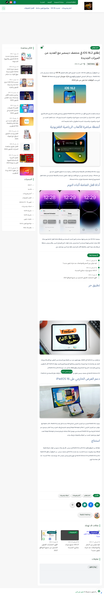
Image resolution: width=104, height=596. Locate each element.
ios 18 (30, 189)
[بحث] (3, 8)
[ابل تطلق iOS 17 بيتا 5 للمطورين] (27, 171)
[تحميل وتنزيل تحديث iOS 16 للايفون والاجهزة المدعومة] (27, 57)
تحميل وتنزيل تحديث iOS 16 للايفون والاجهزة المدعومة (11, 59)
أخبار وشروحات (76, 495)
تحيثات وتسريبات (64, 495)
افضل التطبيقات (29, 8)
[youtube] (11, 2)
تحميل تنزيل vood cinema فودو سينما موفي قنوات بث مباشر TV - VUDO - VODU (11, 72)
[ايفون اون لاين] (88, 6)
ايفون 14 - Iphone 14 (25, 202)
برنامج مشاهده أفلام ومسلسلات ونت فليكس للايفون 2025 (11, 98)
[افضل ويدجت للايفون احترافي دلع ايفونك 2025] (27, 134)
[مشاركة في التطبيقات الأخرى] (72, 504)
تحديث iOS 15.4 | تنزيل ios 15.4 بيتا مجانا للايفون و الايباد (11, 85)
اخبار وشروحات (67, 8)
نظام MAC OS (27, 228)
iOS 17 (30, 185)
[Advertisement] (52, 28)
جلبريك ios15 (28, 215)
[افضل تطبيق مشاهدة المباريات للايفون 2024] (27, 147)
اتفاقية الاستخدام (71, 2)
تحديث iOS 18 (55, 8)
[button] (90, 504)
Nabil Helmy (91, 64)
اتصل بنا (42, 2)
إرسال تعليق (92, 567)
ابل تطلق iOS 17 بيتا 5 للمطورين (11, 172)
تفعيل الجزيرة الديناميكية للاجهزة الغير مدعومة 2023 (12, 160)
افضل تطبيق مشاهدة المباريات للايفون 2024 (11, 147)
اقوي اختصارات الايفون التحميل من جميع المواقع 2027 (80, 278)
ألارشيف (49, 2)
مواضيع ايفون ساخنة (42, 8)
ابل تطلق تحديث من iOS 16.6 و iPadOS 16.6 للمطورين (12, 123)
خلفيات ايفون (28, 219)
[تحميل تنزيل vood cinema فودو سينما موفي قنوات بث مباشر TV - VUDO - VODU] (27, 69)
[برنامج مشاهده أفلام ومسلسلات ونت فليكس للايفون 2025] (27, 95)
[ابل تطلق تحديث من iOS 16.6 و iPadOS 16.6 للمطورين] (27, 121)
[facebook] (14, 2)
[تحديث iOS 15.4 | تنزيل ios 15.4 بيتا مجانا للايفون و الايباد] (27, 82)
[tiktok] (7, 2)
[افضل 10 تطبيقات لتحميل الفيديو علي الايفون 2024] (27, 108)
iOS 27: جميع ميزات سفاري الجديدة (86, 270)
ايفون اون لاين (79, 592)
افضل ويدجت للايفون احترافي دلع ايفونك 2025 (11, 136)
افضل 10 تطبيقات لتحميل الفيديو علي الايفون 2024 (12, 111)
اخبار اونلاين (95, 48)
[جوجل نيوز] (3, 2)
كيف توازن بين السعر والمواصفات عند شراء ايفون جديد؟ (80, 263)
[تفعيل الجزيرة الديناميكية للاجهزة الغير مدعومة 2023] (27, 158)
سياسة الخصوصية (59, 2)
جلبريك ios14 (28, 210)
